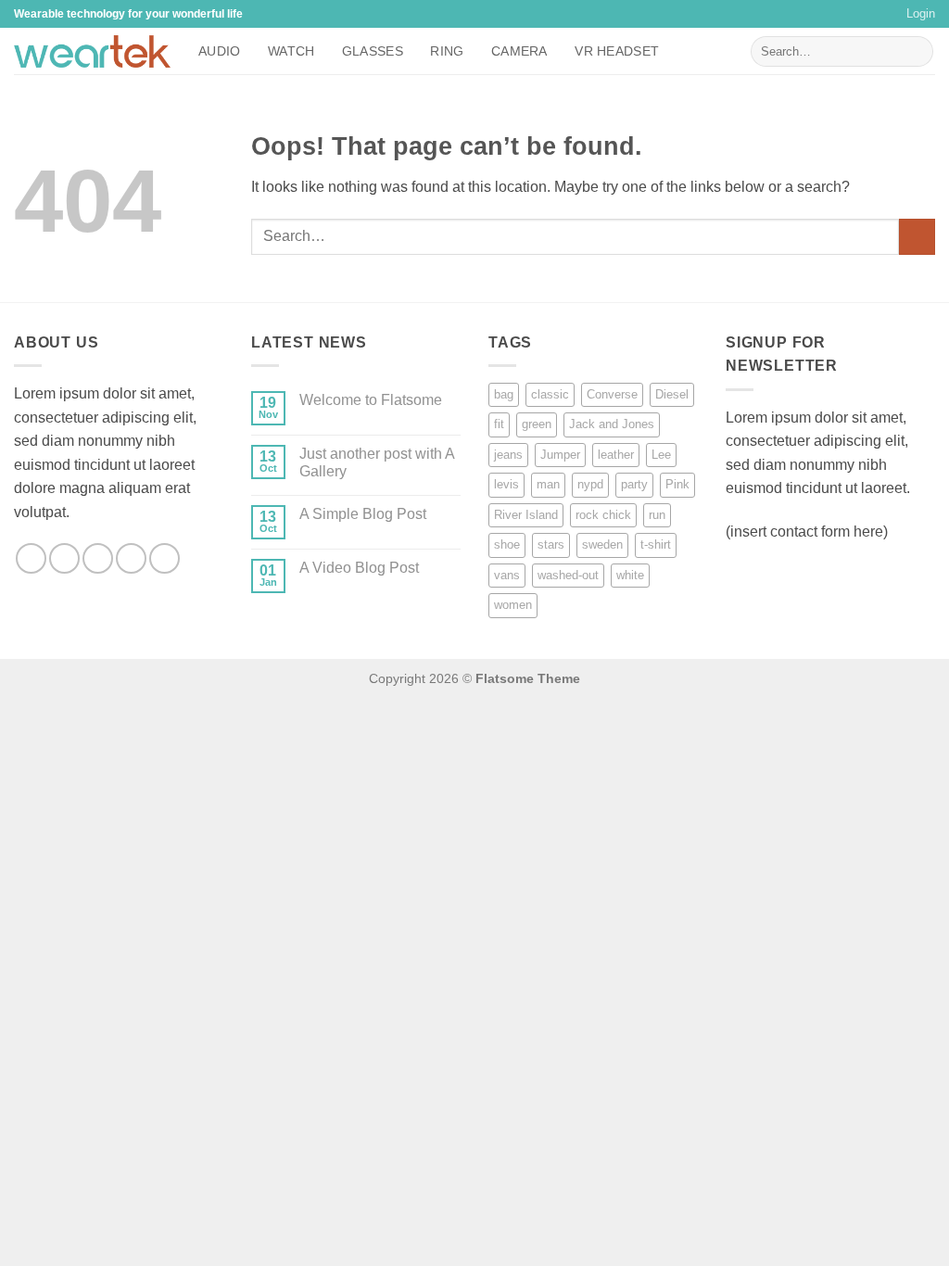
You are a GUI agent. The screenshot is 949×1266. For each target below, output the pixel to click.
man (548, 484)
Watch (291, 51)
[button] (920, 14)
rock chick (603, 515)
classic (550, 394)
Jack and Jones (611, 424)
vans (507, 575)
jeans (508, 455)
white (630, 575)
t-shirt (655, 544)
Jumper (560, 455)
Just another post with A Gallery (376, 462)
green (536, 424)
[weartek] (92, 51)
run (657, 515)
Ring (446, 51)
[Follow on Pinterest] (164, 558)
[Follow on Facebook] (31, 558)
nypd (590, 484)
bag (503, 394)
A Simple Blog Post (362, 514)
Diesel (672, 394)
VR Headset (617, 51)
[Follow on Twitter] (97, 558)
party (634, 484)
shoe (507, 544)
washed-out (568, 575)
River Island (526, 515)
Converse (612, 394)
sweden (602, 544)
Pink (677, 484)
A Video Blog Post (359, 568)
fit (499, 424)
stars (551, 544)
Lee (661, 455)
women (513, 605)
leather (616, 455)
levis (506, 484)
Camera (519, 51)
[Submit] (916, 52)
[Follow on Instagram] (64, 558)
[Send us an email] (131, 558)
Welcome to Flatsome (370, 400)
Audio (219, 51)
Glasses (372, 51)
